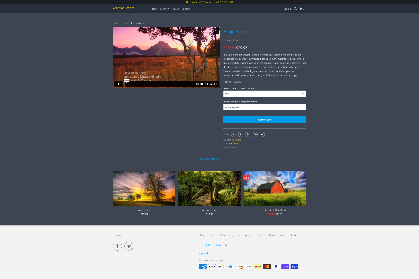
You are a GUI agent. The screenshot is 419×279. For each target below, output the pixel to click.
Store (163, 8)
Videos (238, 139)
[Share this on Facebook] (240, 134)
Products (126, 23)
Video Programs (230, 235)
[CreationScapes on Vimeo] (129, 246)
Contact (186, 8)
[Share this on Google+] (255, 134)
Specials (249, 235)
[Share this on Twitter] (233, 134)
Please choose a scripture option (240, 101)
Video (232, 147)
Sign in (288, 8)
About (175, 8)
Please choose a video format (238, 88)
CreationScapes (124, 8)
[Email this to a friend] (262, 134)
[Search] (295, 9)
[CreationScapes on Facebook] (118, 246)
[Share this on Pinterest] (247, 134)
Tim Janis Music (266, 235)
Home (154, 8)
